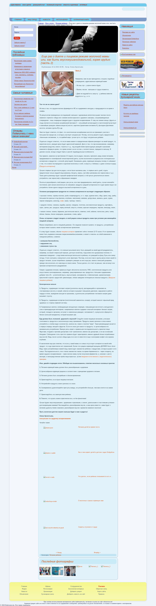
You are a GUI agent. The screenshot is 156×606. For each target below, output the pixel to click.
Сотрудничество (76, 586)
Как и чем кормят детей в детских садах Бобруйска (96, 452)
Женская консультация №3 (23, 157)
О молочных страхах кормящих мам (90, 500)
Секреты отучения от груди (87, 527)
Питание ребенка (61, 23)
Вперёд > (97, 552)
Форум (24, 589)
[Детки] (70, 576)
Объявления (126, 35)
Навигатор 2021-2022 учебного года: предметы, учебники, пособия (24, 74)
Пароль (16, 32)
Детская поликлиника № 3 (23, 162)
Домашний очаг (39, 4)
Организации (48, 591)
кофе (62, 201)
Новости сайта (127, 45)
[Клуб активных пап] (127, 54)
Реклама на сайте (128, 32)
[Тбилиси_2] (105, 566)
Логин (16, 27)
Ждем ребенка (16, 4)
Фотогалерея (61, 19)
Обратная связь (101, 589)
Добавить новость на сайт (76, 594)
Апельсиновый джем (131, 122)
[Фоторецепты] (125, 76)
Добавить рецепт (76, 591)
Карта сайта (101, 591)
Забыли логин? (19, 46)
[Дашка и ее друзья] (45, 576)
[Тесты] (132, 88)
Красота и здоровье (70, 4)
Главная (18, 19)
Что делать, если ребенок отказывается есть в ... (95, 476)
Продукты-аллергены (47, 166)
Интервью (83, 4)
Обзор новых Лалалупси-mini (24, 80)
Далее (14, 167)
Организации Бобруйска (130, 38)
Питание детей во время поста (88, 427)
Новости (46, 19)
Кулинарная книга (81, 19)
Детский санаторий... (21, 147)
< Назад (59, 552)
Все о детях (26, 4)
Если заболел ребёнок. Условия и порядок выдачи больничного (24, 116)
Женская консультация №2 (23, 152)
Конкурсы (125, 48)
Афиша (47, 586)
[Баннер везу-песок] (132, 69)
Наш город (32, 19)
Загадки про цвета (20, 104)
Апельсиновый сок (130, 128)
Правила (101, 594)
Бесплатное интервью (76, 589)
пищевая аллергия (68, 231)
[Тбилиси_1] (93, 566)
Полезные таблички (129, 42)
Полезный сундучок (54, 4)
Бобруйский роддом (21, 141)
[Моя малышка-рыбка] (57, 576)
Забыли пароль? (20, 42)
